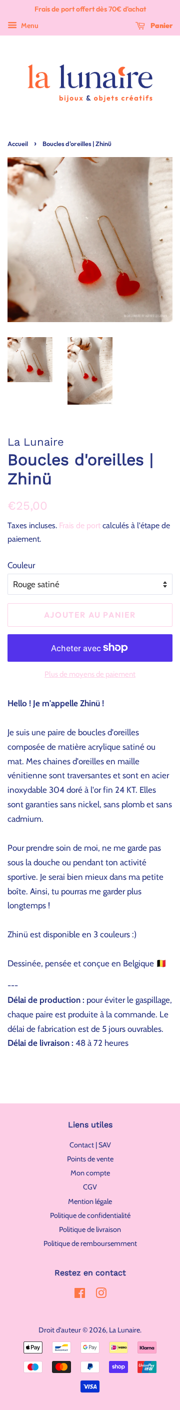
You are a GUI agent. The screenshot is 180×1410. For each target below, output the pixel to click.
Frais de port (79, 525)
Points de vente (90, 1158)
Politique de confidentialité (90, 1215)
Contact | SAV (90, 1144)
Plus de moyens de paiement (90, 674)
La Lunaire (124, 1329)
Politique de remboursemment (90, 1243)
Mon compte (90, 1172)
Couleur (21, 565)
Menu (29, 25)
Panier (160, 25)
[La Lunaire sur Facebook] (80, 1294)
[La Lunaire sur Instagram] (101, 1294)
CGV (90, 1186)
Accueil (18, 144)
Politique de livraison (90, 1229)
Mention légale (90, 1201)
